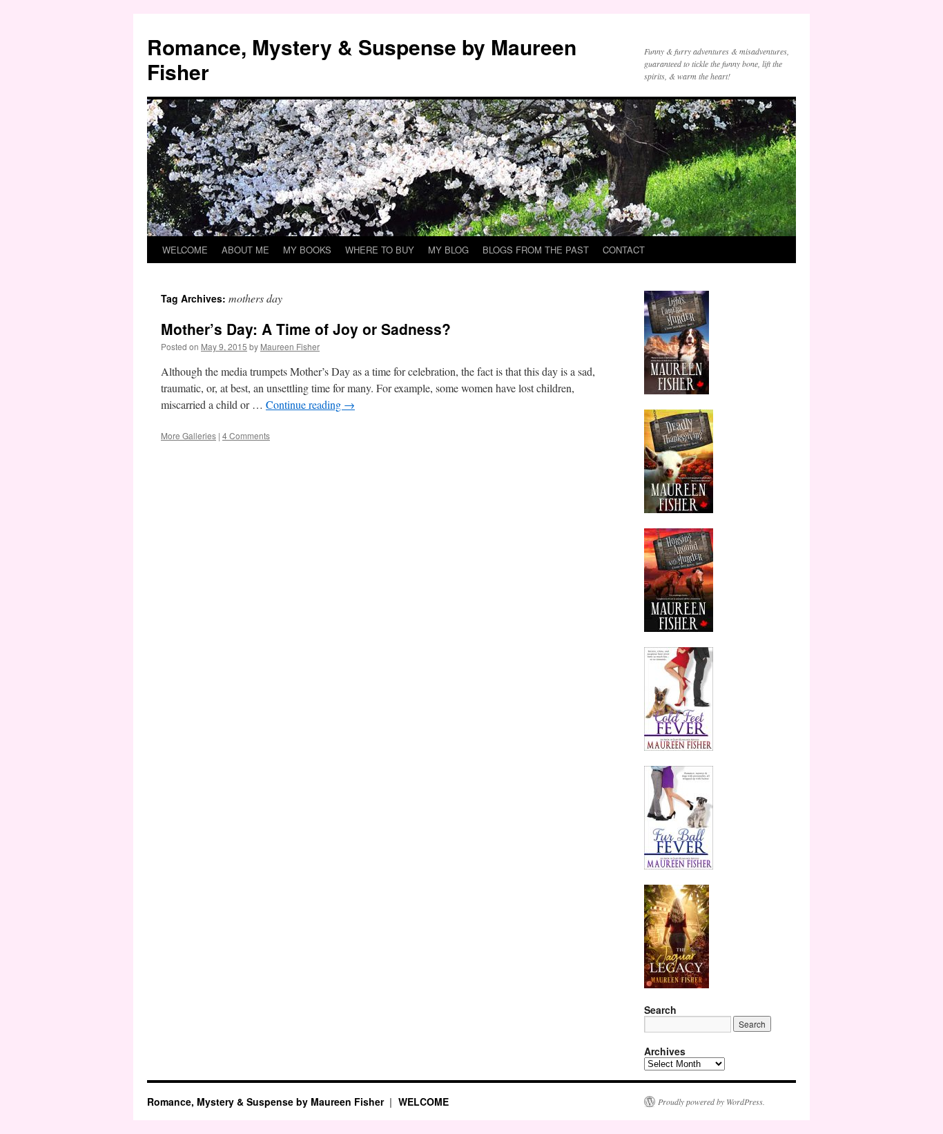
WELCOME (185, 249)
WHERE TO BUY (379, 249)
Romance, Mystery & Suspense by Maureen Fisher (361, 59)
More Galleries (188, 435)
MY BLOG (448, 249)
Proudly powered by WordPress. (711, 1101)
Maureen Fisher (290, 346)
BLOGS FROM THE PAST (536, 249)
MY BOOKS (307, 249)
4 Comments (246, 435)
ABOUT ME (245, 249)
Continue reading (310, 404)
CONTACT (624, 249)
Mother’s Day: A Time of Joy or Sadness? (306, 328)
